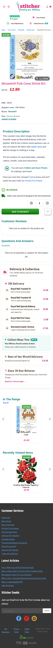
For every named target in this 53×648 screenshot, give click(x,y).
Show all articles (8, 585)
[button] (9, 6)
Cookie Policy (27, 630)
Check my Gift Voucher (10, 550)
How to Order (6, 521)
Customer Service (8, 539)
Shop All (5, 402)
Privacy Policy (16, 630)
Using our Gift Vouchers (10, 535)
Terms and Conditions (10, 553)
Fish (32, 435)
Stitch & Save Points (9, 532)
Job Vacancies (5, 630)
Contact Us (6, 517)
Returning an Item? (9, 546)
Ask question (6, 245)
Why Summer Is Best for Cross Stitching (16, 574)
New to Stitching (8, 524)
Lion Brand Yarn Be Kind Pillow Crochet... (33, 486)
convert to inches (9, 119)
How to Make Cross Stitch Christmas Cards (18, 567)
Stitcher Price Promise (33, 180)
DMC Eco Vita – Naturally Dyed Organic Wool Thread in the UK (24, 578)
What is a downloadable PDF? (12, 582)
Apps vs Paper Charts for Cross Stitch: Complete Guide (22, 571)
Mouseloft (12, 111)
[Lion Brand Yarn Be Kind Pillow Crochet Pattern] (34, 470)
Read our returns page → (15, 381)
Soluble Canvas (36, 146)
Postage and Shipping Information (14, 542)
